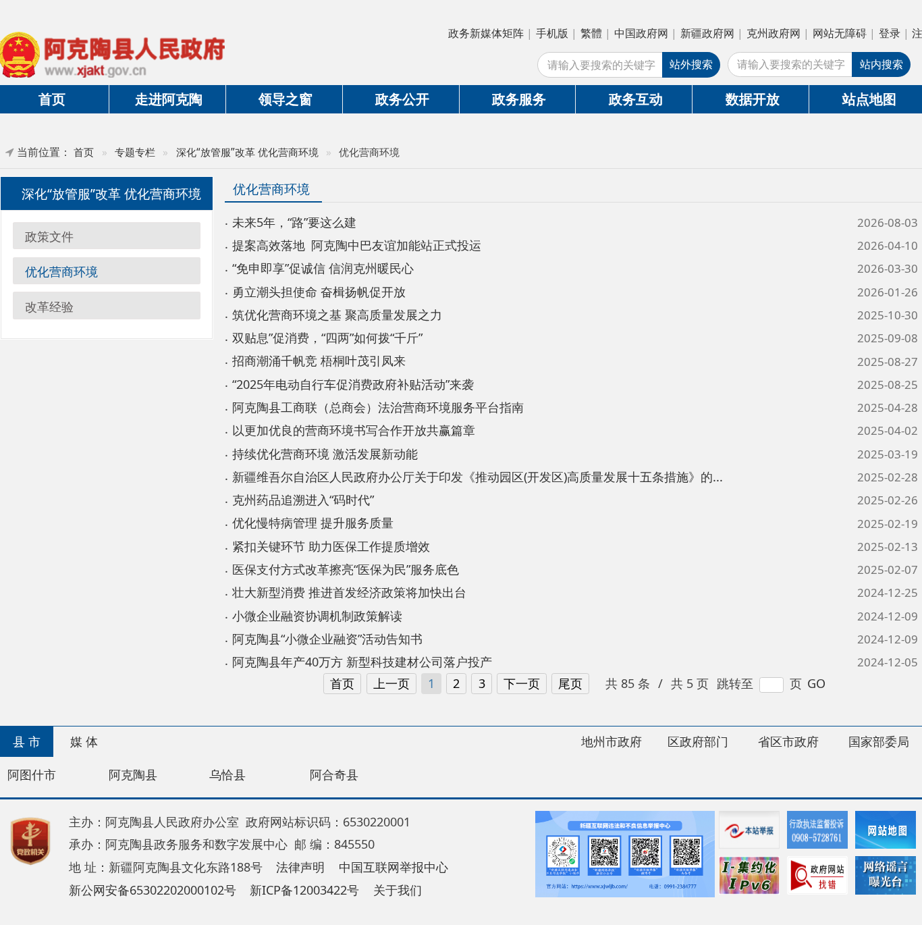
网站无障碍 (840, 33)
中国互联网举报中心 (393, 867)
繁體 (591, 33)
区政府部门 (698, 741)
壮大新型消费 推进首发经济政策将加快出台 (349, 592)
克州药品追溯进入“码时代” (303, 500)
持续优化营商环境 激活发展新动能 (325, 454)
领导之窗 (286, 98)
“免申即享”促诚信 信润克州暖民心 (323, 268)
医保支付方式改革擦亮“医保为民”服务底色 (345, 569)
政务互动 (636, 98)
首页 (84, 152)
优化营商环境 (61, 271)
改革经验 (49, 306)
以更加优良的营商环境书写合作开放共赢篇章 (353, 430)
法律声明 (300, 867)
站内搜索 (881, 64)
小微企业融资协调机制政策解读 (317, 616)
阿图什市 (31, 774)
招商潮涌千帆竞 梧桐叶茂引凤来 (319, 360)
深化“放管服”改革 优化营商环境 (247, 152)
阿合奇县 (334, 774)
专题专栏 (135, 152)
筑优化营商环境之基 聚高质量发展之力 (337, 315)
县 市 (26, 741)
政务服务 (519, 98)
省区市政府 (788, 741)
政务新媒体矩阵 (486, 33)
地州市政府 (611, 741)
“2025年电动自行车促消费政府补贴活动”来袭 (353, 384)
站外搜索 (691, 64)
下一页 (522, 683)
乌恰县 (227, 774)
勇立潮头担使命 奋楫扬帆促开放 (319, 292)
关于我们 (397, 890)
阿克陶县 (133, 774)
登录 (889, 33)
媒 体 (84, 741)
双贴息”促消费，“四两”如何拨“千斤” (327, 337)
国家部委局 (878, 741)
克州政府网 (774, 33)
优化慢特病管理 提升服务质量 (313, 522)
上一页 (391, 683)
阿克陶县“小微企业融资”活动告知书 (327, 639)
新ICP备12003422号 (304, 890)
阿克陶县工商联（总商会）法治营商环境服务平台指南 (378, 407)
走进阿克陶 (168, 98)
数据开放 (753, 98)
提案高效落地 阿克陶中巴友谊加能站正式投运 (356, 245)
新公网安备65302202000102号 (152, 890)
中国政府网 (641, 33)
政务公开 (402, 98)
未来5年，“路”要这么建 (294, 222)
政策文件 (49, 236)
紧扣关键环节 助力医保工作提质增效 (331, 546)
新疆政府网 (707, 33)
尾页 (570, 683)
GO (816, 683)
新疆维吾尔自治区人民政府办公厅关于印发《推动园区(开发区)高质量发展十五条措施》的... (477, 477)
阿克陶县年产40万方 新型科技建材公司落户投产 (362, 662)
